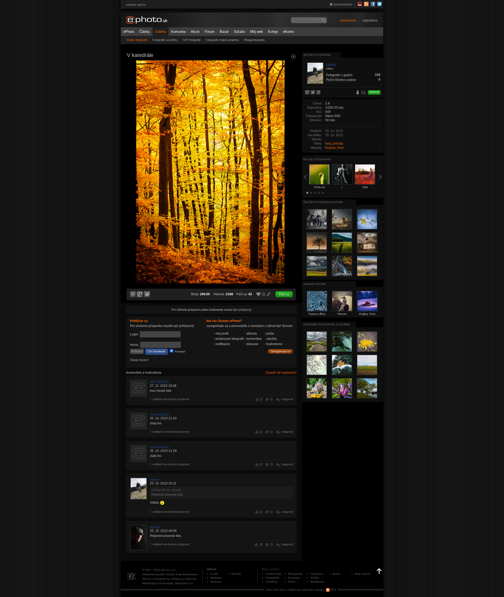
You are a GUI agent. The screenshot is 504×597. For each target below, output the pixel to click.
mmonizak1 (159, 414)
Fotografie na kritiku (164, 39)
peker (154, 479)
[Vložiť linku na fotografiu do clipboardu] (268, 294)
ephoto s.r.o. (168, 569)
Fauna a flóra (316, 313)
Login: (134, 334)
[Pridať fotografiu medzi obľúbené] (258, 294)
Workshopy (317, 581)
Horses (342, 313)
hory (328, 143)
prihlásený (244, 309)
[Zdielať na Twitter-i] (147, 294)
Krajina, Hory (334, 148)
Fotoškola (271, 581)
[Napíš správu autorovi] (363, 93)
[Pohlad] (132, 106)
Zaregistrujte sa (280, 351)
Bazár (224, 32)
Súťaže (239, 32)
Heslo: (134, 345)
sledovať (374, 92)
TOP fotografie (191, 39)
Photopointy (295, 573)
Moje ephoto (362, 573)
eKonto (288, 32)
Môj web (256, 32)
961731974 (159, 382)
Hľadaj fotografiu (254, 39)
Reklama (216, 581)
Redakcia (216, 577)
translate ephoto (136, 4)
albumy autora (314, 284)
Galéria (160, 32)
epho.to (211, 569)
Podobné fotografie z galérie (326, 324)
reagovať (287, 399)
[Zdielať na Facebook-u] (319, 92)
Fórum (209, 32)
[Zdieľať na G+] (139, 294)
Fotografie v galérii (339, 75)
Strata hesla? (139, 360)
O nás (214, 573)
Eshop (273, 32)
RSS (333, 589)
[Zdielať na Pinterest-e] (132, 294)
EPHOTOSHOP (343, 4)
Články (144, 32)
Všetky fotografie (137, 39)
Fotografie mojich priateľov (222, 39)
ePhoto (128, 32)
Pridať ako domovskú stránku (306, 589)
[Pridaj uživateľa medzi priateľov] (357, 93)
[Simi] (290, 106)
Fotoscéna (316, 573)
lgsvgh (155, 527)
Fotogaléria (272, 577)
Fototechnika (273, 573)
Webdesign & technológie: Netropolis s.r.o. (168, 583)
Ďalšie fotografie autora (323, 202)
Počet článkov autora (341, 80)
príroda (338, 143)
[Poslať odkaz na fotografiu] (263, 295)
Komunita (178, 32)
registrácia (370, 20)
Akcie (195, 32)
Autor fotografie (317, 55)
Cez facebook (156, 351)
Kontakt (236, 573)
